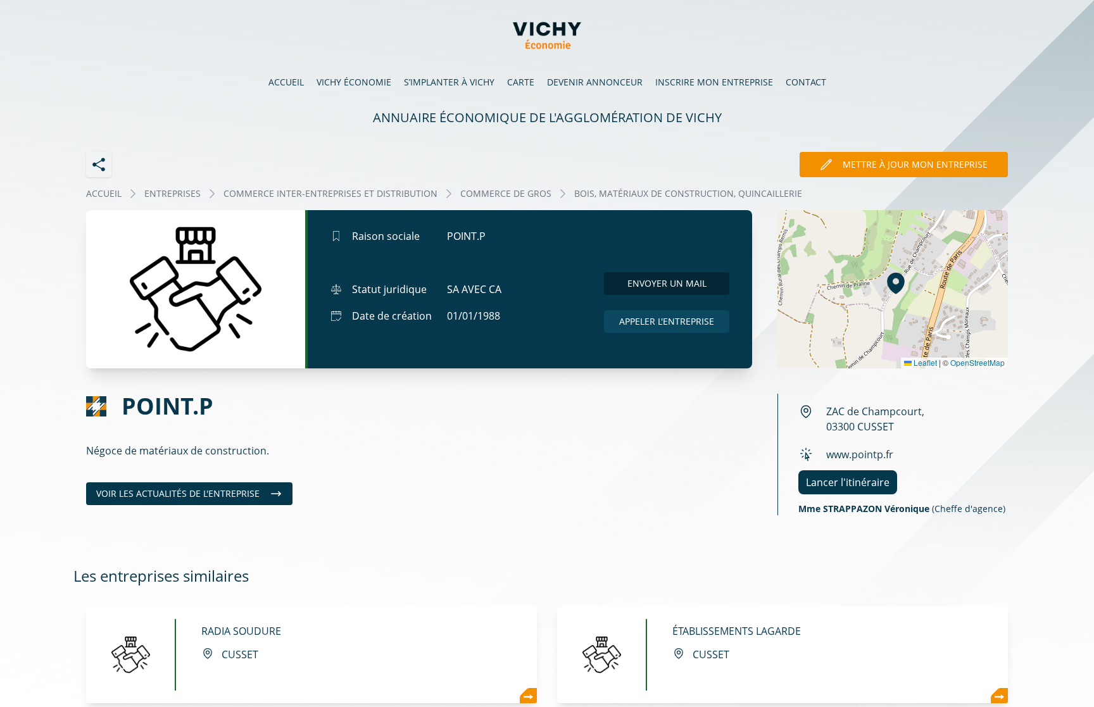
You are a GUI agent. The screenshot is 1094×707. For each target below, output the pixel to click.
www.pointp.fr (859, 454)
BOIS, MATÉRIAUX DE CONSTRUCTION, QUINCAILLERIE (688, 193)
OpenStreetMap (977, 362)
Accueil (286, 82)
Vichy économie (354, 82)
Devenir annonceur (595, 82)
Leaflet (924, 362)
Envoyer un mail (667, 283)
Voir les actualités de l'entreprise (178, 493)
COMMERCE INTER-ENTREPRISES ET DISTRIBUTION (330, 193)
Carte (520, 82)
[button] (896, 283)
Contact (806, 82)
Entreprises (172, 193)
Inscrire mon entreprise (714, 82)
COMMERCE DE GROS (505, 193)
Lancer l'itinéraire (848, 482)
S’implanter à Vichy (449, 82)
